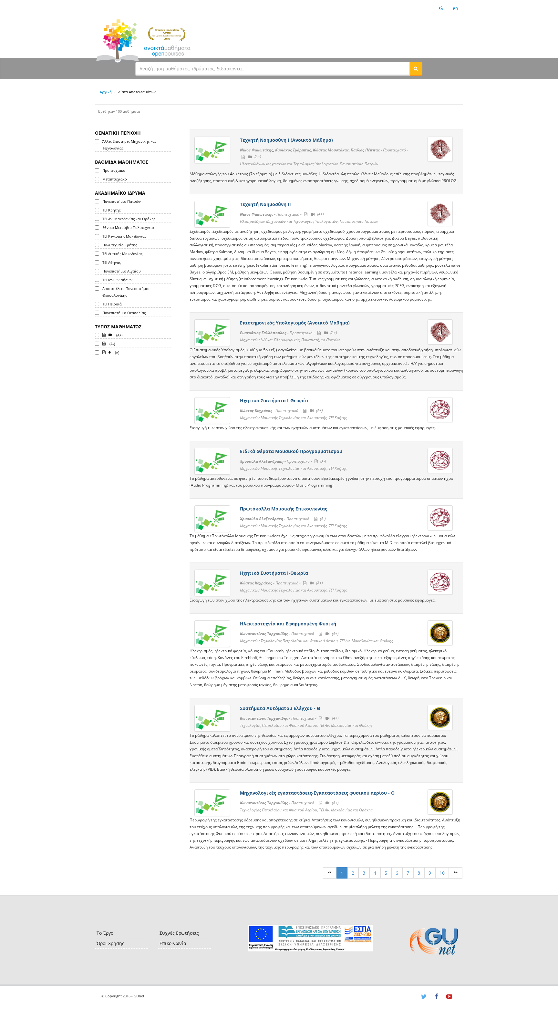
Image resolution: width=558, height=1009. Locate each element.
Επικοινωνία (173, 943)
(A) (116, 352)
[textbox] (272, 68)
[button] (415, 68)
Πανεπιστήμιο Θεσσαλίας (124, 312)
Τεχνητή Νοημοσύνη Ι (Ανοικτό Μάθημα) (286, 140)
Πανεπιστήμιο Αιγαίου (121, 271)
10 (442, 873)
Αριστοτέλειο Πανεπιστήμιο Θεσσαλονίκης (126, 292)
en (455, 8)
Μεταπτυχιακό (114, 179)
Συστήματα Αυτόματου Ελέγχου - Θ (280, 708)
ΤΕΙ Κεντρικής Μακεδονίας (124, 236)
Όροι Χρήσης (110, 943)
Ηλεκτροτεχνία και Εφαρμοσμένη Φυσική (288, 624)
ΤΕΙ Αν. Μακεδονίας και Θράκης (128, 218)
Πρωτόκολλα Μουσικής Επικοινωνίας (283, 509)
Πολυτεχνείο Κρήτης (119, 244)
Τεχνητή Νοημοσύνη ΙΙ (265, 204)
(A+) (118, 335)
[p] (455, 873)
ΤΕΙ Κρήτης (111, 210)
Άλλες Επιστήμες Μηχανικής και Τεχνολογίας (129, 144)
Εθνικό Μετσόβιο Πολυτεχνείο (128, 227)
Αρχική (106, 91)
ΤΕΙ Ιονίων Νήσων (117, 279)
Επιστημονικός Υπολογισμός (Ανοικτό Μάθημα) (295, 323)
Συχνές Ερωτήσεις (179, 933)
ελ (441, 8)
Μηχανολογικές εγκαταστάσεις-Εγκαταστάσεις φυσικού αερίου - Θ (317, 793)
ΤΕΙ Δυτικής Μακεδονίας (122, 253)
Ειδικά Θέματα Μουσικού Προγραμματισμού (291, 451)
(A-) (111, 343)
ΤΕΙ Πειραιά (112, 304)
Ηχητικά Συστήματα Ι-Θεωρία (274, 400)
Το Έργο (105, 933)
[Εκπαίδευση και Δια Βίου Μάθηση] (310, 938)
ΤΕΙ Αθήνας (111, 262)
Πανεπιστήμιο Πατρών (121, 201)
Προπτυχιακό (113, 170)
